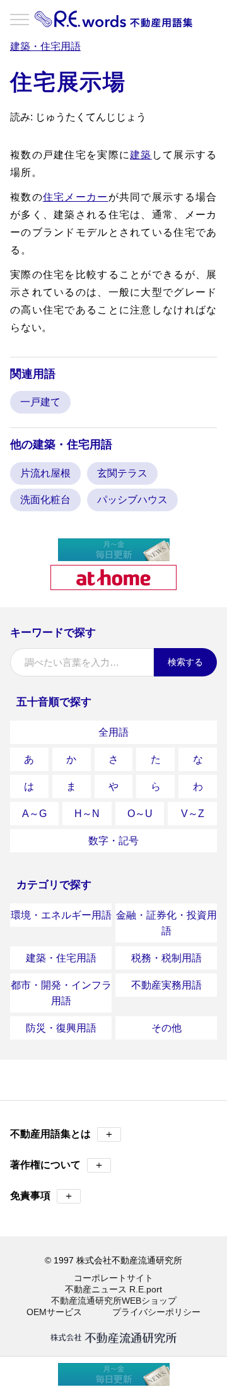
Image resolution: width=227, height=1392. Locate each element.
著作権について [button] (57, 1164)
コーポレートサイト (113, 1278)
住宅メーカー (75, 197)
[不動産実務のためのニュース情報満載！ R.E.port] (114, 555)
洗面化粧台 (45, 499)
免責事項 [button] (42, 1195)
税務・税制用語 (166, 958)
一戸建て (40, 402)
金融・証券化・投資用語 (166, 923)
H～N (87, 813)
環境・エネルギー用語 (61, 915)
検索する (185, 662)
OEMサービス (54, 1312)
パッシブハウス (132, 499)
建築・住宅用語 (61, 958)
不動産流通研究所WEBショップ (114, 1301)
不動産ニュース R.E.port (113, 1289)
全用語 (113, 732)
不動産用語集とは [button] (62, 1133)
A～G (34, 813)
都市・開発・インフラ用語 (61, 993)
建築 (141, 154)
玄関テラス (122, 473)
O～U (140, 813)
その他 (166, 1028)
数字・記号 (113, 840)
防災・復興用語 (61, 1028)
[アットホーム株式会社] (113, 584)
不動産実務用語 (166, 985)
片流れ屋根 (45, 473)
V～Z (192, 813)
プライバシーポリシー (156, 1312)
